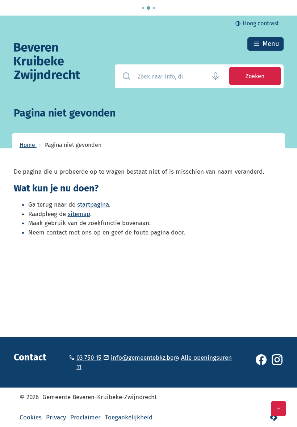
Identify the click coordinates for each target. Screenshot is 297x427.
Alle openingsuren (206, 358)
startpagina (93, 204)
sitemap (79, 214)
